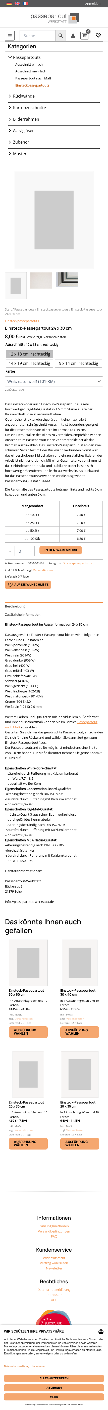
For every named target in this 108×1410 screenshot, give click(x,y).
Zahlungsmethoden (54, 1226)
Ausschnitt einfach (29, 64)
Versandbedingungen (54, 1231)
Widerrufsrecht (54, 1258)
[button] (98, 35)
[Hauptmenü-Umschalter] (10, 35)
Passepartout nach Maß (33, 78)
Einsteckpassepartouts (32, 85)
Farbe (10, 371)
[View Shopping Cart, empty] (84, 35)
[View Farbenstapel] (67, 285)
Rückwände (24, 96)
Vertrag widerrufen (54, 1263)
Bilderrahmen (26, 119)
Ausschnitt (14, 344)
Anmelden (92, 3)
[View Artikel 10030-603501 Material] (41, 285)
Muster (20, 153)
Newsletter (54, 1268)
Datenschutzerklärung (54, 1289)
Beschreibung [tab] (15, 606)
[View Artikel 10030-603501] (16, 285)
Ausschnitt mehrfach (30, 71)
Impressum (54, 1294)
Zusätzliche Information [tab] (22, 614)
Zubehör (21, 142)
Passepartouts (27, 57)
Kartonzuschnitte (29, 107)
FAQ (54, 1236)
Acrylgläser (23, 130)
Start (8, 309)
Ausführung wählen (25, 1031)
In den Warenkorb (60, 550)
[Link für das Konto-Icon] (73, 35)
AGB (54, 1300)
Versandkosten (43, 570)
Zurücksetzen (14, 389)
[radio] (29, 354)
